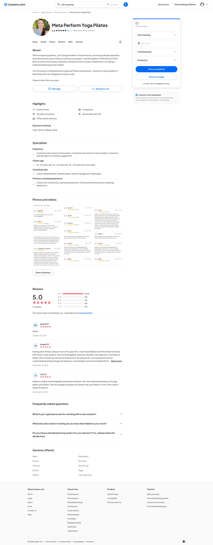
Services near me (114, 502)
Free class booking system (158, 498)
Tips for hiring (112, 494)
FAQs (70, 42)
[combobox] (81, 4)
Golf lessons (72, 506)
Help (29, 514)
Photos (52, 42)
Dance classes (73, 514)
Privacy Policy (65, 541)
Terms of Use (51, 541)
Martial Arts (71, 527)
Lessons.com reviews (155, 502)
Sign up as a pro (153, 494)
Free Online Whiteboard (156, 506)
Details (43, 42)
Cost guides (112, 498)
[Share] (120, 41)
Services (79, 42)
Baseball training (74, 523)
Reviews (61, 42)
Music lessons (73, 494)
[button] (78, 414)
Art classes (71, 518)
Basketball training (74, 502)
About (35, 42)
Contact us (32, 510)
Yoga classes (72, 531)
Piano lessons (72, 498)
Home (35, 12)
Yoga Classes (46, 12)
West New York (60, 12)
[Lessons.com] (15, 4)
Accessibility (79, 541)
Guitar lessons (73, 510)
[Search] (126, 4)
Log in (30, 498)
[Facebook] (183, 541)
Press (30, 506)
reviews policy (85, 313)
